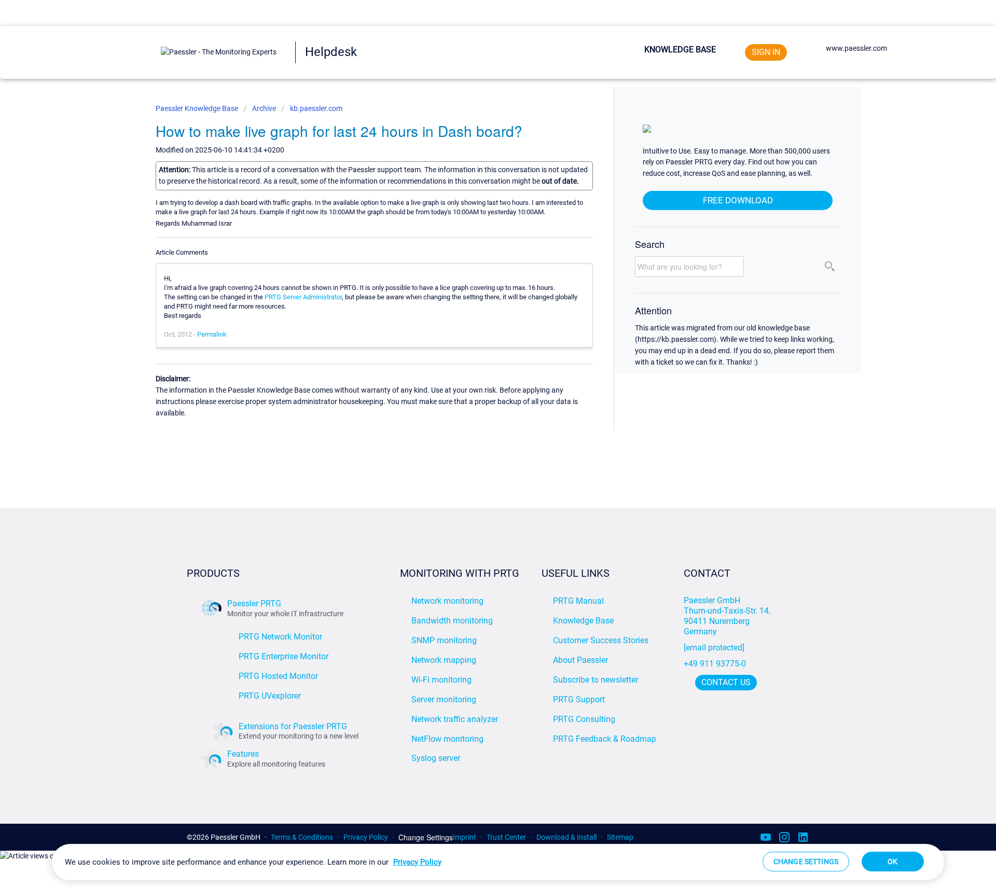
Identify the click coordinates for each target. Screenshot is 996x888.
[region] (498, 862)
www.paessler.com (856, 48)
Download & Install (566, 837)
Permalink (212, 334)
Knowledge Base (680, 49)
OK (892, 861)
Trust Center (506, 837)
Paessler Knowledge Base (198, 108)
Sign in (766, 52)
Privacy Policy (365, 837)
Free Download (738, 200)
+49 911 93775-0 (715, 664)
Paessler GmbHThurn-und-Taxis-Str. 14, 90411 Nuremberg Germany (728, 615)
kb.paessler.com (316, 108)
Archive (264, 108)
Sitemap (620, 837)
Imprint (464, 837)
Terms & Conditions (302, 837)
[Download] (479, 314)
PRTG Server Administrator (303, 297)
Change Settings (425, 837)
